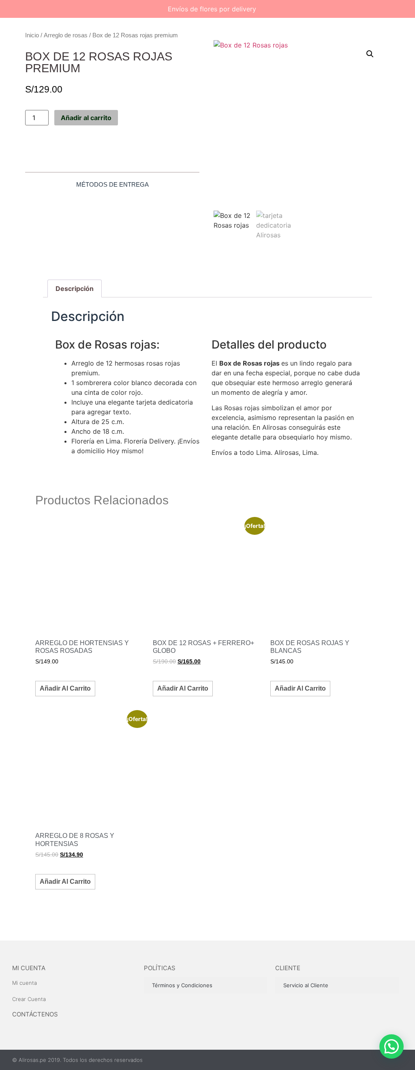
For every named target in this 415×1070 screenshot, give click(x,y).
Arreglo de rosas (66, 35)
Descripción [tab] (75, 288)
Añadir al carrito (86, 118)
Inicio (32, 35)
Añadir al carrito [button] (65, 688)
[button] (370, 54)
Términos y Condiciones (182, 985)
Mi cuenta (28, 968)
